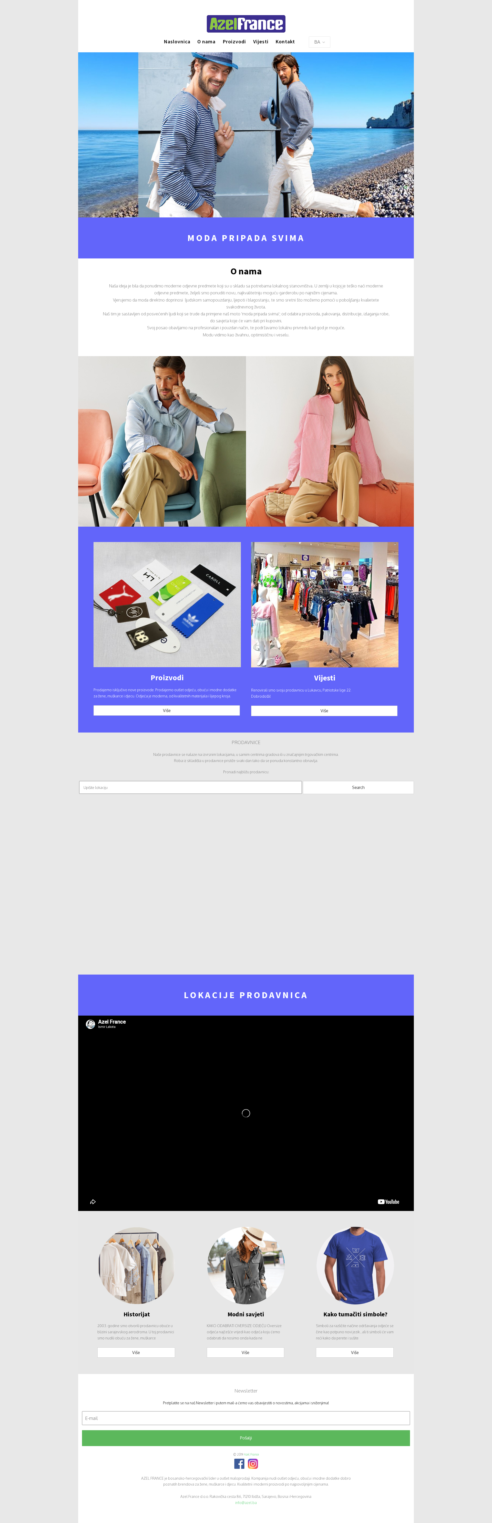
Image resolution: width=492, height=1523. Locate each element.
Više (167, 710)
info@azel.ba (246, 1502)
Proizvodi (234, 41)
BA (317, 42)
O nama (206, 41)
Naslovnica (177, 41)
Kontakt (285, 41)
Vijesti (261, 41)
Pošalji (246, 1437)
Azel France (251, 1454)
